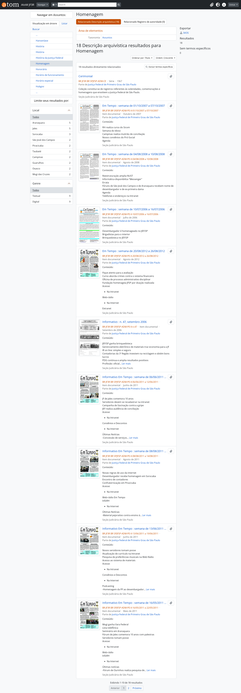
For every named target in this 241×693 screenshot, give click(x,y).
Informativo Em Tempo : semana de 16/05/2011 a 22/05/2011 (134, 602)
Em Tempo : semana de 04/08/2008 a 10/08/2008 (133, 154)
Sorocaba (51, 135)
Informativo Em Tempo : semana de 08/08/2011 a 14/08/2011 (134, 451)
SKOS (186, 32)
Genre (36, 183)
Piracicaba (51, 146)
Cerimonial (86, 76)
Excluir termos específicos (160, 66)
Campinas (51, 158)
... (37, 34)
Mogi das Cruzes (51, 175)
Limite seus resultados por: (51, 100)
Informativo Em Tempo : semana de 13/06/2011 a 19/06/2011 (134, 528)
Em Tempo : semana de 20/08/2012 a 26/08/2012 (133, 251)
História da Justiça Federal (49, 57)
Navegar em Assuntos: (51, 15)
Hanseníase (42, 40)
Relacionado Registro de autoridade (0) (144, 21)
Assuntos (107, 37)
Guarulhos (51, 163)
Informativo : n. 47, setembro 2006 (124, 322)
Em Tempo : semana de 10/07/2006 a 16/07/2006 (133, 209)
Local (35, 110)
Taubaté (51, 152)
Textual (51, 196)
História (40, 46)
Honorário (41, 69)
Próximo (137, 688)
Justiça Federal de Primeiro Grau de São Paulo (112, 84)
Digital (51, 202)
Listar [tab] (65, 23)
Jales (51, 129)
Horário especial (44, 80)
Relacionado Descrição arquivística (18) (98, 21)
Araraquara (51, 123)
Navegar (42, 4)
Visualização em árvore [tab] (44, 23)
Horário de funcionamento (50, 75)
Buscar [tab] (36, 29)
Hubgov (40, 86)
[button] (212, 5)
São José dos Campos (51, 140)
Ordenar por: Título (141, 58)
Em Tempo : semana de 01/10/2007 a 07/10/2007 (133, 105)
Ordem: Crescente (164, 58)
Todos (35, 117)
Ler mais (126, 363)
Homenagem (43, 63)
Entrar (232, 4)
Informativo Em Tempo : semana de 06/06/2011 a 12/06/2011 (134, 377)
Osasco (51, 169)
